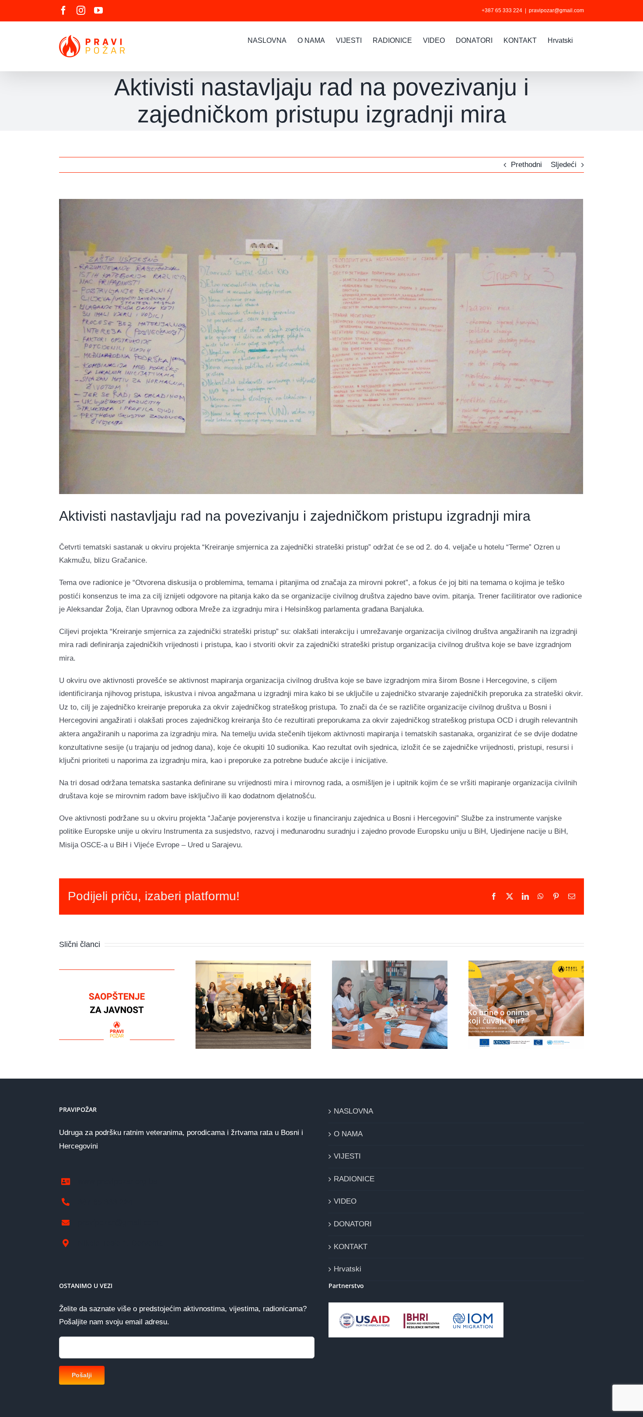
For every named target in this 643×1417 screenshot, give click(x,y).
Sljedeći (564, 164)
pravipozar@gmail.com (556, 10)
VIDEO (345, 1201)
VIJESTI (347, 1156)
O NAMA (348, 1134)
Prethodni (526, 164)
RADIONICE (354, 1179)
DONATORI (353, 1224)
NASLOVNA (353, 1111)
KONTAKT (350, 1247)
